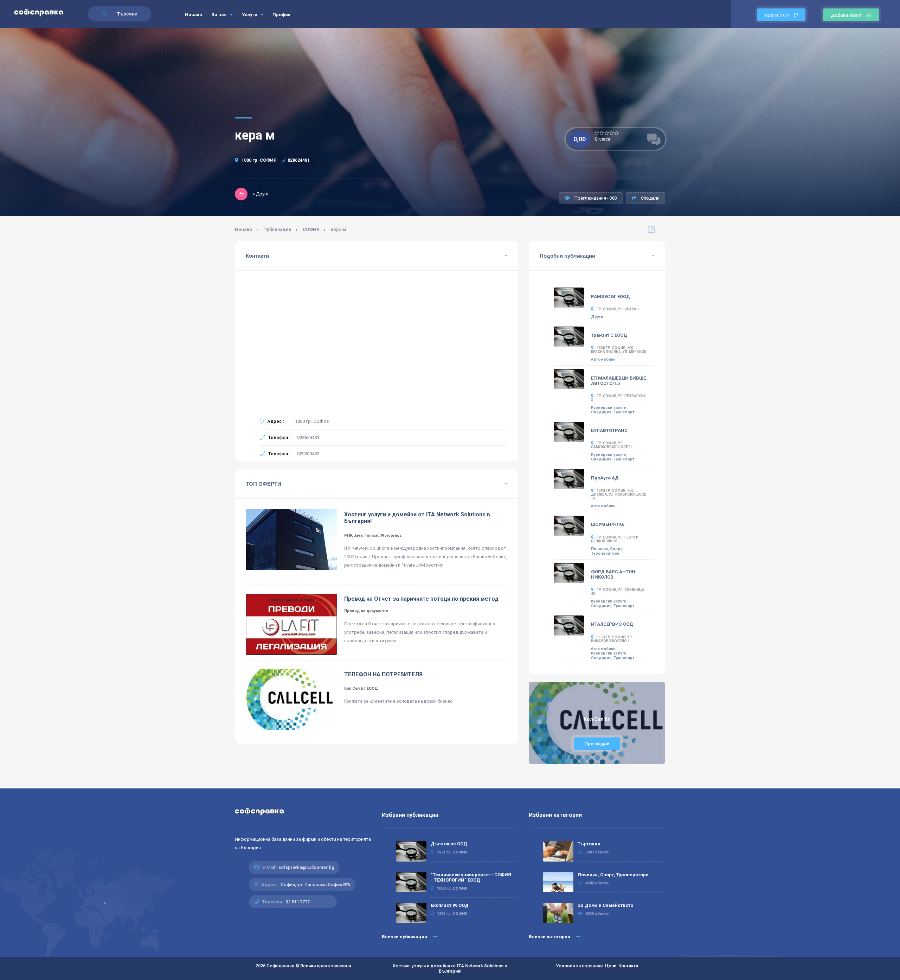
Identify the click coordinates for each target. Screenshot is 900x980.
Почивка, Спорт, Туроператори (607, 551)
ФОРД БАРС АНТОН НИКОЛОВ (613, 574)
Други (597, 317)
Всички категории (550, 936)
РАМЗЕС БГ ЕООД (610, 296)
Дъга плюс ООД (449, 843)
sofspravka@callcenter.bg (306, 867)
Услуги (250, 14)
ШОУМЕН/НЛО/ (608, 524)
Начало (193, 14)
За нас (219, 14)
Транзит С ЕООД (609, 335)
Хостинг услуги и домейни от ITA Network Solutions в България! (450, 968)
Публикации (277, 229)
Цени (610, 965)
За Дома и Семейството (605, 905)
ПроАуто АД (605, 478)
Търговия (589, 843)
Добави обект (846, 15)
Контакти (628, 965)
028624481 (299, 160)
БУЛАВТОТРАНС (609, 430)
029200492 (308, 453)
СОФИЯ (311, 229)
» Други (261, 193)
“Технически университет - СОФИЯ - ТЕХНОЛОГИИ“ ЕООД (471, 877)
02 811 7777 (777, 15)
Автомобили (603, 359)
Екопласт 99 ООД (450, 905)
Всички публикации (405, 936)
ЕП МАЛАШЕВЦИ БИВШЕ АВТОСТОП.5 (618, 380)
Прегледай (597, 743)
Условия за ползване (579, 965)
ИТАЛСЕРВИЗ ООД (612, 624)
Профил (281, 14)
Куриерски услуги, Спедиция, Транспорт (613, 409)
